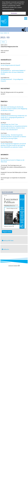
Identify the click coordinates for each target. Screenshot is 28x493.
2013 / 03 (7, 33)
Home (1, 33)
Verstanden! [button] (14, 13)
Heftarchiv (6, 249)
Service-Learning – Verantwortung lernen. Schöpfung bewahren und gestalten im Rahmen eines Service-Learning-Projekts (13, 136)
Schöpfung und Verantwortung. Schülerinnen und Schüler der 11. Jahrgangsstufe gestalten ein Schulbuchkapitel (14, 117)
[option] (14, 29)
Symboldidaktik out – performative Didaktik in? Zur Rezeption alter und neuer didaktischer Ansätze (13, 72)
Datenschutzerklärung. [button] (8, 9)
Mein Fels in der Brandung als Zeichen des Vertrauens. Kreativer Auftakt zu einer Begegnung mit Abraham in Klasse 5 (14, 108)
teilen (3, 41)
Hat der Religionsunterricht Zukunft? (10, 65)
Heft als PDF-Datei (8, 240)
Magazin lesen (7, 231)
